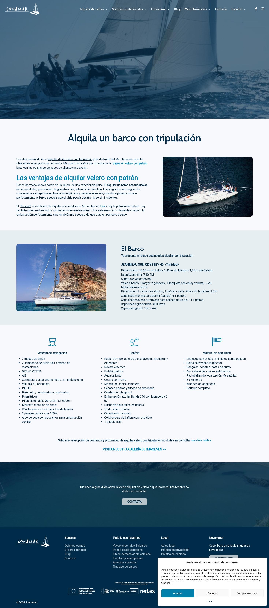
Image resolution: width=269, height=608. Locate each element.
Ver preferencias (247, 593)
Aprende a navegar (125, 562)
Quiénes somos (75, 545)
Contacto (70, 558)
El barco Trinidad (75, 550)
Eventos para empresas (128, 558)
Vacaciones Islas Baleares (130, 545)
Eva (102, 206)
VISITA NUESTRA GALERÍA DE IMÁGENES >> (134, 449)
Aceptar (177, 593)
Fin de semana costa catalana (132, 554)
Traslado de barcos (125, 566)
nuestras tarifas (201, 440)
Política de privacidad (175, 550)
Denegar (212, 593)
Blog (68, 554)
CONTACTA (134, 501)
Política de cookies (173, 554)
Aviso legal (168, 545)
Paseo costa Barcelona (128, 550)
